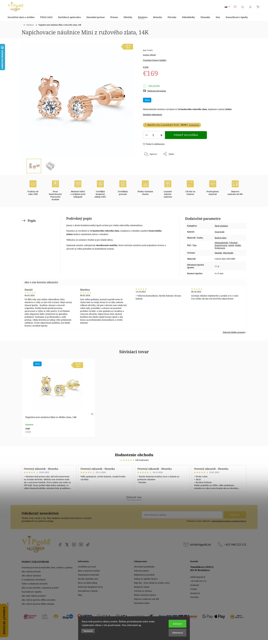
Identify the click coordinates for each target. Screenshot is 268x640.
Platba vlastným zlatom (145, 595)
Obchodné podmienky (144, 566)
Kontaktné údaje (141, 603)
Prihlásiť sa (235, 515)
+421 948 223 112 (235, 544)
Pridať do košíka (186, 135)
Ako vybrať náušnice (31, 575)
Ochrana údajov (141, 570)
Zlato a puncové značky (89, 570)
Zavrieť (232, 163)
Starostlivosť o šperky (32, 591)
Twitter (193, 589)
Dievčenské (228, 252)
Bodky (238, 245)
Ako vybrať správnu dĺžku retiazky (38, 604)
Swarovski (219, 231)
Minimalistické (221, 242)
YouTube (81, 544)
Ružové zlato (220, 237)
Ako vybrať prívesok (31, 571)
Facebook (60, 544)
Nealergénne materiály (88, 574)
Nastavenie (88, 631)
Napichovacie (221, 245)
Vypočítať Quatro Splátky (154, 60)
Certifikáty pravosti (87, 566)
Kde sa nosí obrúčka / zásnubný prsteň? (40, 587)
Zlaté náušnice (221, 225)
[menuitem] (21, 17)
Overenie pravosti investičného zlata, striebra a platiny (47, 567)
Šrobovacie (220, 248)
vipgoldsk (67, 544)
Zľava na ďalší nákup (87, 582)
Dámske (218, 252)
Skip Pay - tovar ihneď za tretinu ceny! (152, 582)
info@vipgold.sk (200, 544)
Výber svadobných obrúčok (34, 583)
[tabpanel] (58, 398)
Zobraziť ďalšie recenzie (234, 332)
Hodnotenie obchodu (134, 454)
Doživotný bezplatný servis (90, 587)
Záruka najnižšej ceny (88, 578)
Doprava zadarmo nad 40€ (146, 599)
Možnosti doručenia (156, 90)
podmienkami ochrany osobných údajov (229, 521)
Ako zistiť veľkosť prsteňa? (34, 595)
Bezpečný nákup (141, 587)
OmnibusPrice (194, 125)
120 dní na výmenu (143, 591)
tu (140, 625)
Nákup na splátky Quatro (146, 578)
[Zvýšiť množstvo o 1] (161, 135)
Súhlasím (177, 623)
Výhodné (233, 242)
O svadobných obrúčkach (34, 579)
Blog (80, 595)
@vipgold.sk (88, 544)
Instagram (74, 544)
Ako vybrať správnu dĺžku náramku (38, 599)
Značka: (149, 55)
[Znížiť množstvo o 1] (146, 135)
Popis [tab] (32, 220)
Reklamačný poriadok (144, 574)
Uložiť (151, 163)
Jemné (231, 245)
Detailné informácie (152, 114)
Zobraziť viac (134, 497)
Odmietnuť (177, 632)
